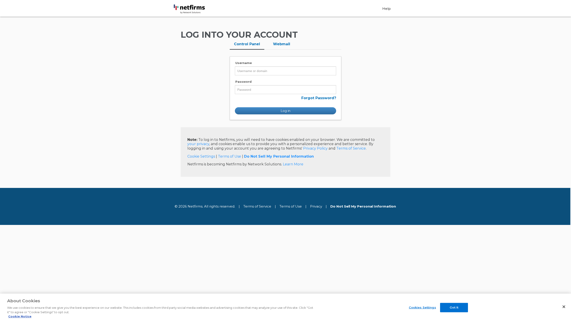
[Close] (564, 307)
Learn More (293, 164)
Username (243, 63)
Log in (285, 111)
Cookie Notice (19, 316)
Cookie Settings (201, 156)
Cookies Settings (422, 307)
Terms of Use (229, 156)
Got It (454, 307)
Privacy (316, 206)
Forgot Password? (318, 98)
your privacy (198, 144)
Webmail (281, 44)
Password (243, 81)
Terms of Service (351, 148)
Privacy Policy (315, 148)
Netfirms (197, 9)
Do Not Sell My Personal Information (279, 156)
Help (386, 8)
